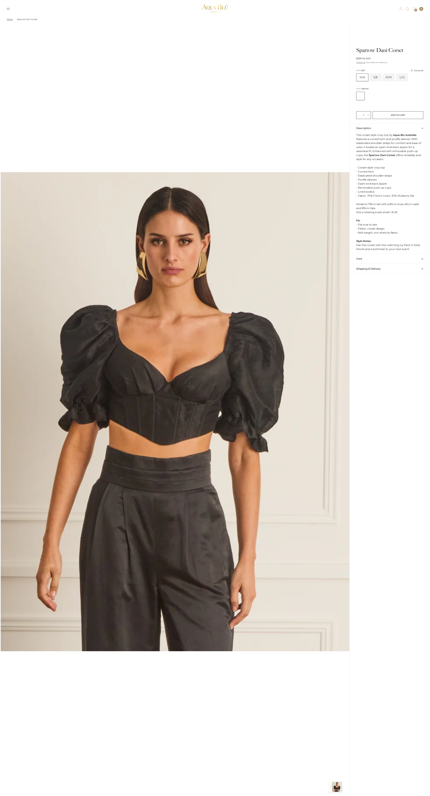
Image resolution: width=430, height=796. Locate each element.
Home (10, 19)
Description (363, 128)
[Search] (407, 9)
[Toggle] (330, 786)
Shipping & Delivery (368, 268)
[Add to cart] (398, 115)
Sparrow (360, 96)
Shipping (360, 62)
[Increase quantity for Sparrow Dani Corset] (368, 115)
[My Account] (400, 9)
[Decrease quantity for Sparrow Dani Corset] (358, 115)
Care (359, 258)
